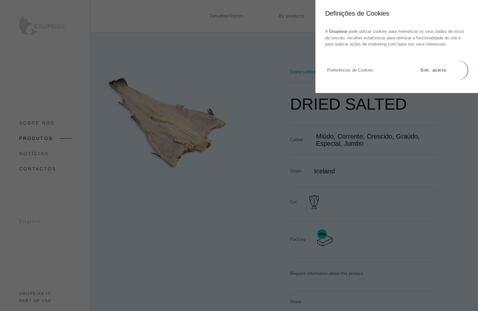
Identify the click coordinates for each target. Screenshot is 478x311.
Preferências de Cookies (350, 70)
